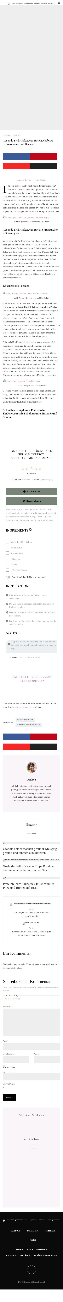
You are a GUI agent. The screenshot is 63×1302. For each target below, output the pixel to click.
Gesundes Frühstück (25, 719)
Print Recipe (40, 180)
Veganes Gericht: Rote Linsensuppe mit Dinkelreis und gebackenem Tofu (37, 1188)
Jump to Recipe (24, 180)
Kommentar (7, 1007)
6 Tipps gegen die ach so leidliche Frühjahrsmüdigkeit (35, 1178)
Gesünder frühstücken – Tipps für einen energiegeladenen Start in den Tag (29, 868)
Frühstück (6, 135)
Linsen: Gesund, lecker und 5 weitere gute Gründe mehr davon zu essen (31, 931)
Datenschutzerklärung (18, 1255)
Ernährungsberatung (45, 1255)
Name (5, 1041)
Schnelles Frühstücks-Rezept (29, 725)
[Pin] (43, 156)
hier (19, 278)
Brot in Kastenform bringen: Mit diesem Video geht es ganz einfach (36, 1198)
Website (36, 1054)
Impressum (41, 1250)
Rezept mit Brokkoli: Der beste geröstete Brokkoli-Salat (30, 1159)
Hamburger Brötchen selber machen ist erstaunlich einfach (31, 912)
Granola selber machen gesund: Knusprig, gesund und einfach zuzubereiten (30, 850)
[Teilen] (16, 156)
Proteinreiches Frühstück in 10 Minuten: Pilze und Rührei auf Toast (29, 885)
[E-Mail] (43, 166)
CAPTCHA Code (9, 1084)
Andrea (31, 779)
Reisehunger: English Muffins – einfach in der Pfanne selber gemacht (37, 1169)
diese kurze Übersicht (21, 707)
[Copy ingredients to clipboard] (30, 530)
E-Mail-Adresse (9, 1054)
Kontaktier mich (24, 1250)
